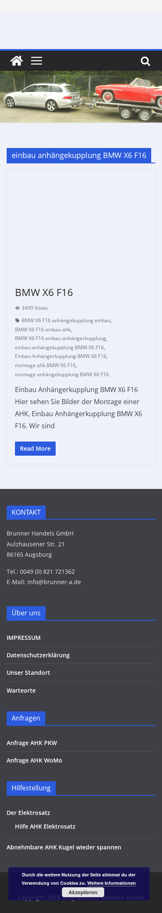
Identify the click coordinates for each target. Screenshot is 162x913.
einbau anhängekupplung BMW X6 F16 (59, 347)
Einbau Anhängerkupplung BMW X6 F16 (60, 356)
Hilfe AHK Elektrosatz (45, 826)
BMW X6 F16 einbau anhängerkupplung (60, 338)
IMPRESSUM (24, 638)
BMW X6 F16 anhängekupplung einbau (66, 320)
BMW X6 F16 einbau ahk (43, 329)
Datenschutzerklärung (38, 655)
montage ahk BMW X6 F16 (45, 365)
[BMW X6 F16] (81, 223)
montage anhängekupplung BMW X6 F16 (62, 374)
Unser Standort (28, 672)
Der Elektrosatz (28, 813)
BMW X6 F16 (44, 292)
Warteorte (21, 690)
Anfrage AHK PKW (32, 743)
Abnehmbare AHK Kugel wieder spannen (64, 847)
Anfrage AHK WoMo (34, 760)
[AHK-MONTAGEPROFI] (17, 61)
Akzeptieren (83, 892)
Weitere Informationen (111, 883)
